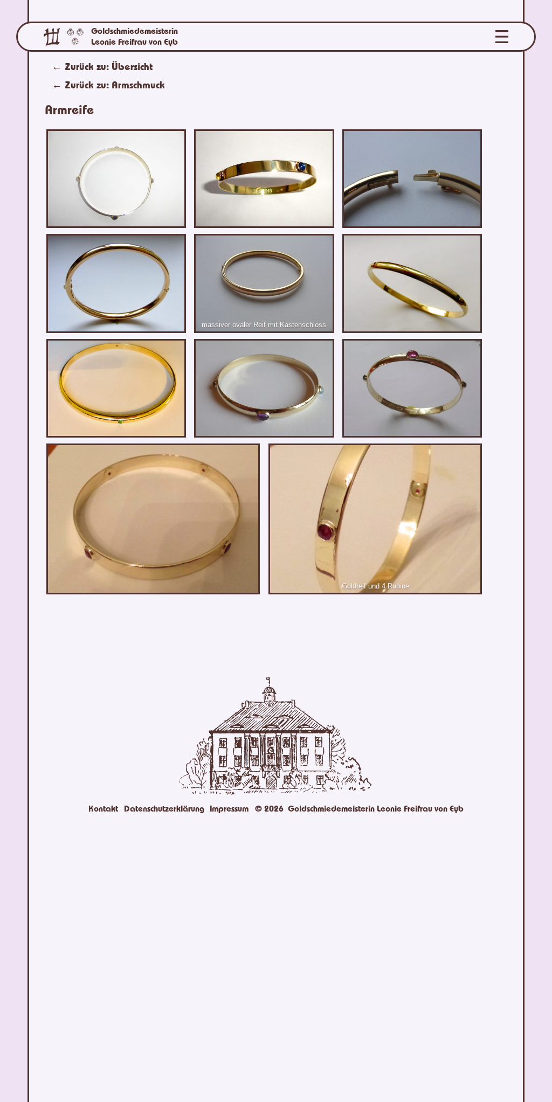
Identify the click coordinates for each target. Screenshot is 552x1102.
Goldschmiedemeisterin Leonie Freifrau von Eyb (134, 36)
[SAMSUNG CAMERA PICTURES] (264, 389)
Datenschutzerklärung (164, 808)
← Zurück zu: (108, 85)
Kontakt (103, 808)
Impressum (229, 808)
